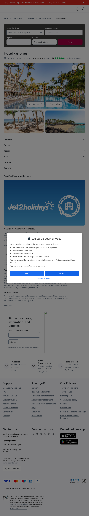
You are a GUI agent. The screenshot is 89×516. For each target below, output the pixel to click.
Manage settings (43, 278)
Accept (61, 273)
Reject (27, 273)
